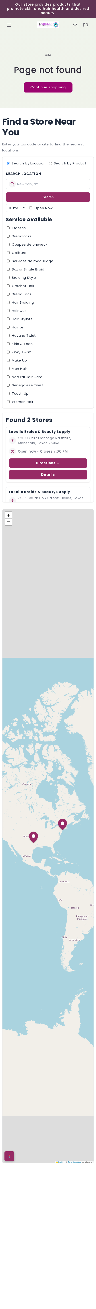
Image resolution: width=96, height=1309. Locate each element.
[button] (9, 25)
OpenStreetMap (74, 1162)
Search (48, 197)
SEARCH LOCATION (23, 173)
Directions (46, 463)
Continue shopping (48, 87)
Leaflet (61, 1162)
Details (48, 474)
